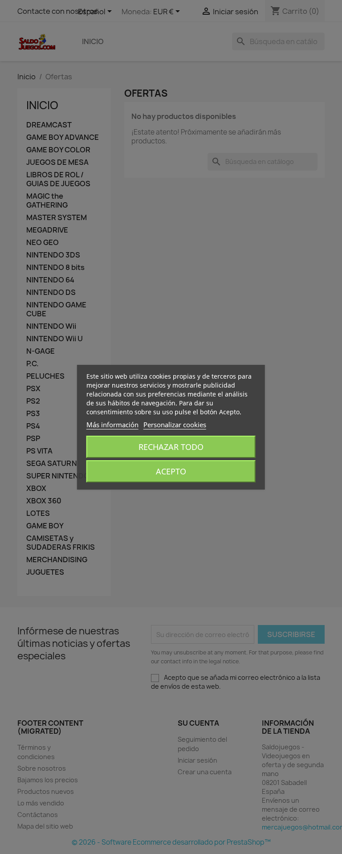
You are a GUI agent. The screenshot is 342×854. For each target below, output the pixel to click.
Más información (112, 424)
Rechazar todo (171, 446)
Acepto (171, 471)
